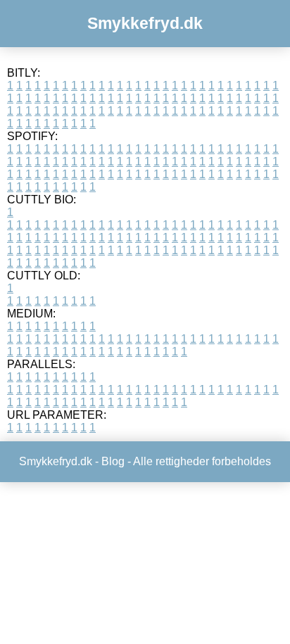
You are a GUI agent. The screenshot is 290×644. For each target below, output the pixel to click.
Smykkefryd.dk (145, 23)
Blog (113, 461)
